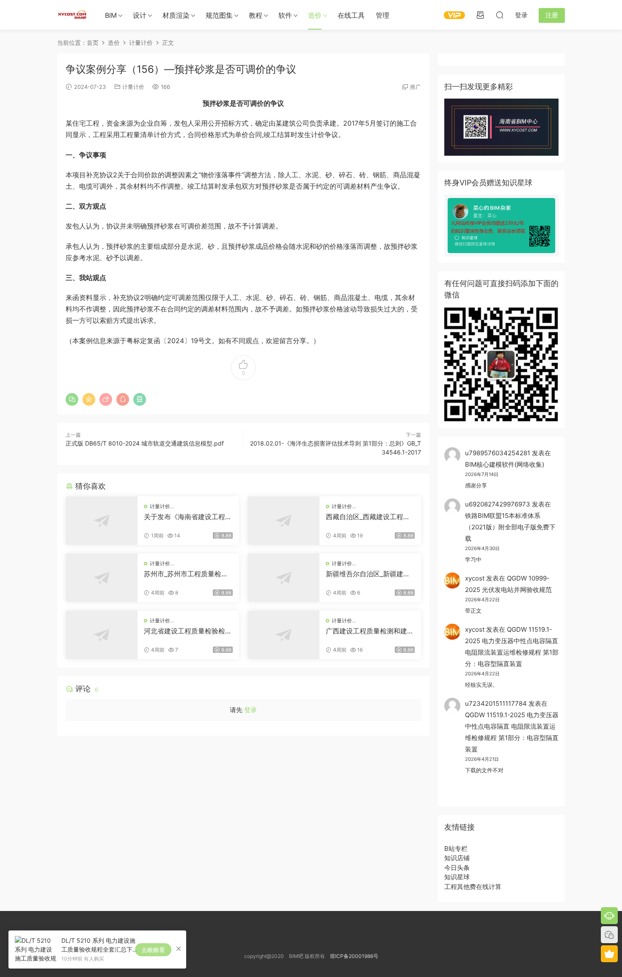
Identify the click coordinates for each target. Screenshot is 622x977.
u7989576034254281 (497, 453)
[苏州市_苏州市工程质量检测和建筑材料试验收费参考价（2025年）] (102, 577)
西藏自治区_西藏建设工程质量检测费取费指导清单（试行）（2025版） (368, 516)
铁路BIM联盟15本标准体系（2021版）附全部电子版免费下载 (510, 527)
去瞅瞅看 (153, 949)
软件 (285, 15)
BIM (111, 15)
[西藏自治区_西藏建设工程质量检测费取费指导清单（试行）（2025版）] (283, 520)
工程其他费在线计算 (472, 887)
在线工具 (351, 15)
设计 (139, 15)
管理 (382, 15)
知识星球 (457, 877)
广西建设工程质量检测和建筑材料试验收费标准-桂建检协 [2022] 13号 (370, 631)
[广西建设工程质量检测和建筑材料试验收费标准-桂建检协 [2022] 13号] (283, 635)
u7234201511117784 (496, 703)
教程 (255, 15)
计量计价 (133, 86)
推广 (415, 86)
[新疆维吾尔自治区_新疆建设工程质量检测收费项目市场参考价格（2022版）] (283, 577)
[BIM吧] (72, 15)
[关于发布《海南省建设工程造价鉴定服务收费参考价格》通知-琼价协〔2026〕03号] (102, 520)
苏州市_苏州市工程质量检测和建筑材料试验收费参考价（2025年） (186, 574)
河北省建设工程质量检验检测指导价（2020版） (188, 631)
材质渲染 (176, 15)
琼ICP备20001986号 (354, 956)
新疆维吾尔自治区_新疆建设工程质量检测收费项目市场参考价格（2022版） (370, 574)
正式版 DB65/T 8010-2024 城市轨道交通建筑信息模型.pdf (145, 443)
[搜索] (499, 15)
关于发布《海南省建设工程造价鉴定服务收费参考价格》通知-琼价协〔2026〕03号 (188, 516)
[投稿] (480, 15)
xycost (474, 578)
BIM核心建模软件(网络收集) (504, 464)
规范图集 (219, 15)
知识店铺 (457, 858)
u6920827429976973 (497, 504)
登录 (250, 710)
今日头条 (457, 868)
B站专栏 (456, 849)
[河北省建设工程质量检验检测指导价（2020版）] (102, 635)
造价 (315, 15)
